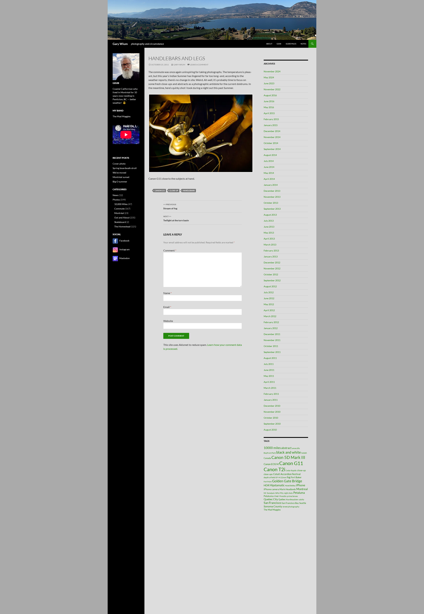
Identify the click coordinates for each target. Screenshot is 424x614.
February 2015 (271, 119)
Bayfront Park (270, 453)
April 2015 (269, 113)
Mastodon (124, 258)
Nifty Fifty (279, 493)
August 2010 (270, 429)
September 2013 (272, 208)
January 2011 (271, 399)
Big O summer (120, 181)
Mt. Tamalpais (269, 493)
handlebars (189, 190)
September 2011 (272, 352)
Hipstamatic (277, 485)
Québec (282, 499)
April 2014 (269, 178)
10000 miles (272, 448)
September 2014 (272, 149)
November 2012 (272, 268)
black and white (288, 452)
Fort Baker (296, 477)
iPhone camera (271, 489)
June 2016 (269, 101)
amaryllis (296, 448)
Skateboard (120, 222)
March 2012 (270, 316)
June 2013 (269, 226)
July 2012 (269, 292)
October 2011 (271, 346)
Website (168, 320)
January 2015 (271, 125)
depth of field (269, 477)
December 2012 (272, 262)
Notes (303, 44)
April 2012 (269, 310)
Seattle (302, 503)
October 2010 (271, 417)
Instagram (124, 249)
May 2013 (269, 232)
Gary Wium (120, 44)
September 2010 (272, 423)
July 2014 (269, 161)
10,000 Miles (121, 204)
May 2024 (269, 77)
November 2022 (272, 89)
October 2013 (271, 202)
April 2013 (269, 238)
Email (167, 306)
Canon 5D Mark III (288, 457)
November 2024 (272, 71)
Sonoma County (273, 506)
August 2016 (270, 95)
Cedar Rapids (291, 470)
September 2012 (272, 280)
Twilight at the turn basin (176, 218)
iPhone (300, 485)
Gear (279, 44)
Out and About (122, 217)
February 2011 (271, 393)
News (115, 195)
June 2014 (269, 167)
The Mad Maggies (272, 509)
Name (167, 293)
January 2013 (271, 256)
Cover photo (119, 163)
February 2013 (271, 250)
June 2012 (269, 298)
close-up (173, 190)
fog (288, 477)
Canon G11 (160, 190)
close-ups (268, 474)
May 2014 (269, 172)
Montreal (302, 489)
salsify (301, 499)
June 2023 (269, 83)
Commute (119, 208)
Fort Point (268, 481)
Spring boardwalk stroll (125, 168)
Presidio (283, 496)
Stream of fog (170, 206)
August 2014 (270, 155)
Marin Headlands (288, 489)
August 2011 (270, 358)
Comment (169, 250)
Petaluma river (271, 496)
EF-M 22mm (281, 477)
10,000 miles (291, 44)
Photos (116, 199)
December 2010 (272, 405)
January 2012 (271, 328)
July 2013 (269, 220)
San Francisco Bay (290, 503)
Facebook (124, 240)
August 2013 (270, 214)
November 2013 (272, 196)
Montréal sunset (121, 177)
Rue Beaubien (292, 499)
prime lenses (292, 496)
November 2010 (272, 411)
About (269, 44)
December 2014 (272, 131)
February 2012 (271, 322)
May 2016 (269, 107)
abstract (286, 448)
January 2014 (271, 184)
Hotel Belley (290, 485)
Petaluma (299, 492)
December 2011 (272, 334)
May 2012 (269, 304)
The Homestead (122, 226)
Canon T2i (274, 469)
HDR (266, 485)
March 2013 (270, 244)
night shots (288, 493)
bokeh (304, 453)
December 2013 (272, 190)
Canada (267, 458)
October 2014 (271, 143)
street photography (291, 506)
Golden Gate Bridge (287, 481)
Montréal (119, 213)
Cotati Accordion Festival (287, 474)
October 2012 (271, 274)
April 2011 (269, 381)
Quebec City (271, 499)
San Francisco (272, 503)
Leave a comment (199, 64)
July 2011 (269, 364)
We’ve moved (119, 172)
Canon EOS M (271, 464)
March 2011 (270, 387)
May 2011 (269, 376)
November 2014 (272, 137)
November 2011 (272, 340)
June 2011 (269, 370)
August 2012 (270, 286)
